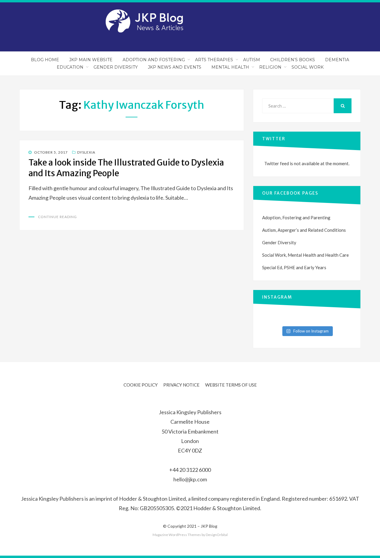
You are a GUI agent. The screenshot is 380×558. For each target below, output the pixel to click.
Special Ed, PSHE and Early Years (294, 267)
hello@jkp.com (190, 479)
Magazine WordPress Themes (177, 534)
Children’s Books (292, 59)
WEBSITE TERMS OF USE (231, 384)
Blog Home (45, 59)
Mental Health (230, 67)
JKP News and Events (174, 67)
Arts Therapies (214, 59)
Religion (270, 67)
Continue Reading (57, 217)
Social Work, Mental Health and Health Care (305, 255)
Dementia (337, 59)
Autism (251, 59)
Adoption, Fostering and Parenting (296, 217)
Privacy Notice (181, 384)
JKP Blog (209, 526)
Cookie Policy (141, 384)
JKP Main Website (91, 59)
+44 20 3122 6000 (190, 469)
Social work (308, 67)
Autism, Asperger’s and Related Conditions (304, 230)
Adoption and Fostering (154, 59)
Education (70, 67)
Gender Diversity (116, 67)
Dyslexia (86, 152)
